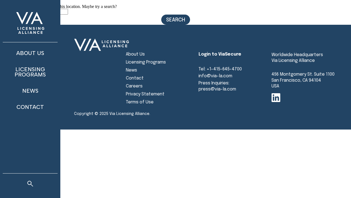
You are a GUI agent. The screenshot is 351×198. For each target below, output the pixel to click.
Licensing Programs (30, 72)
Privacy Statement (145, 94)
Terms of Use (140, 102)
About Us (30, 53)
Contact (30, 107)
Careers (134, 86)
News (30, 90)
